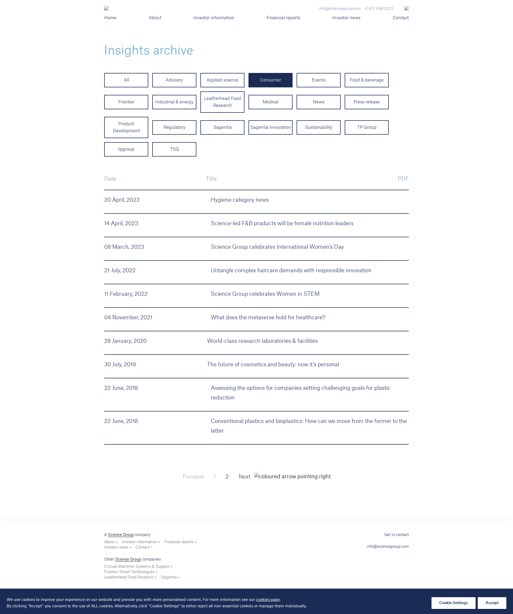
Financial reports (283, 18)
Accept (492, 603)
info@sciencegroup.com (388, 547)
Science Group (121, 535)
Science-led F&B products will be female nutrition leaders (282, 223)
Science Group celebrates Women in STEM (265, 294)
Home (110, 18)
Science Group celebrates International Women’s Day (277, 247)
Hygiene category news (240, 200)
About (155, 18)
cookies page (268, 600)
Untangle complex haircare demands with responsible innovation (291, 270)
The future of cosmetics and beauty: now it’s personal (273, 364)
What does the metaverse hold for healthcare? (268, 317)
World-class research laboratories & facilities (262, 341)
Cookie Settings (453, 603)
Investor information (213, 18)
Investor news (346, 18)
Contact (401, 18)
